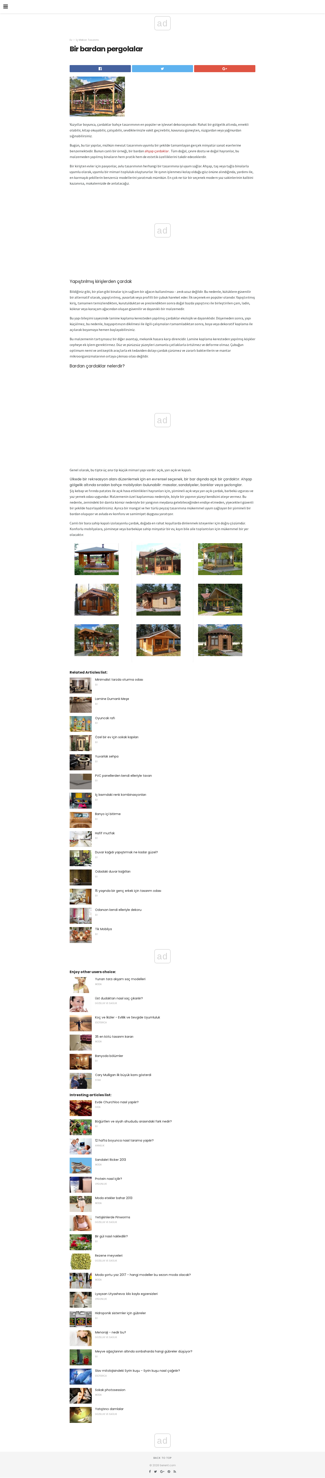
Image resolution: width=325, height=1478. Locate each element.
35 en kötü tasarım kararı (114, 1036)
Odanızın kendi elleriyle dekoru (118, 910)
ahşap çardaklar (157, 151)
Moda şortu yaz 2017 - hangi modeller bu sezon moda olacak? (143, 1275)
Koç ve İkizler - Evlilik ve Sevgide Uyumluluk (127, 1017)
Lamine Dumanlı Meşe (112, 699)
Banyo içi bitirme (108, 814)
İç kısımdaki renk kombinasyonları (120, 794)
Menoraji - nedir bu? (110, 1332)
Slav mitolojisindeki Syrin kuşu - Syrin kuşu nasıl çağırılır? (137, 1370)
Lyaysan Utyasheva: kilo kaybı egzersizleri (126, 1294)
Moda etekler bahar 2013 (113, 1198)
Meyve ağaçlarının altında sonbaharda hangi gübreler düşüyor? (143, 1351)
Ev (71, 40)
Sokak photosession (110, 1390)
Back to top (162, 1458)
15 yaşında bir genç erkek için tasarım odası (128, 891)
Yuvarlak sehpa (107, 756)
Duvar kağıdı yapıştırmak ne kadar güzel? (126, 852)
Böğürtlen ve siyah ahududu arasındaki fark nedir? (133, 1121)
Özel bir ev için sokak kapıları (116, 737)
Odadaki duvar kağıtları (112, 871)
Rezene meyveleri (108, 1255)
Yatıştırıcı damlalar (109, 1409)
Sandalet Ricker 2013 (110, 1159)
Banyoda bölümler (109, 1056)
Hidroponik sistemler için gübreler (120, 1313)
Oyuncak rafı (105, 718)
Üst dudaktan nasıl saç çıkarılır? (119, 998)
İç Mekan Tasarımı (87, 40)
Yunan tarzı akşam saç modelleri (120, 979)
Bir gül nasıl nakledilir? (111, 1236)
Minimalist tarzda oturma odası (119, 679)
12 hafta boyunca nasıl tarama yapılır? (124, 1140)
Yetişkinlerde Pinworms (112, 1217)
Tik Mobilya (103, 929)
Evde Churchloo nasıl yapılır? (117, 1102)
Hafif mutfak (105, 833)
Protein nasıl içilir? (108, 1179)
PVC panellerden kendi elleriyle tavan (123, 775)
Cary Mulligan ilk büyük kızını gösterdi (123, 1075)
